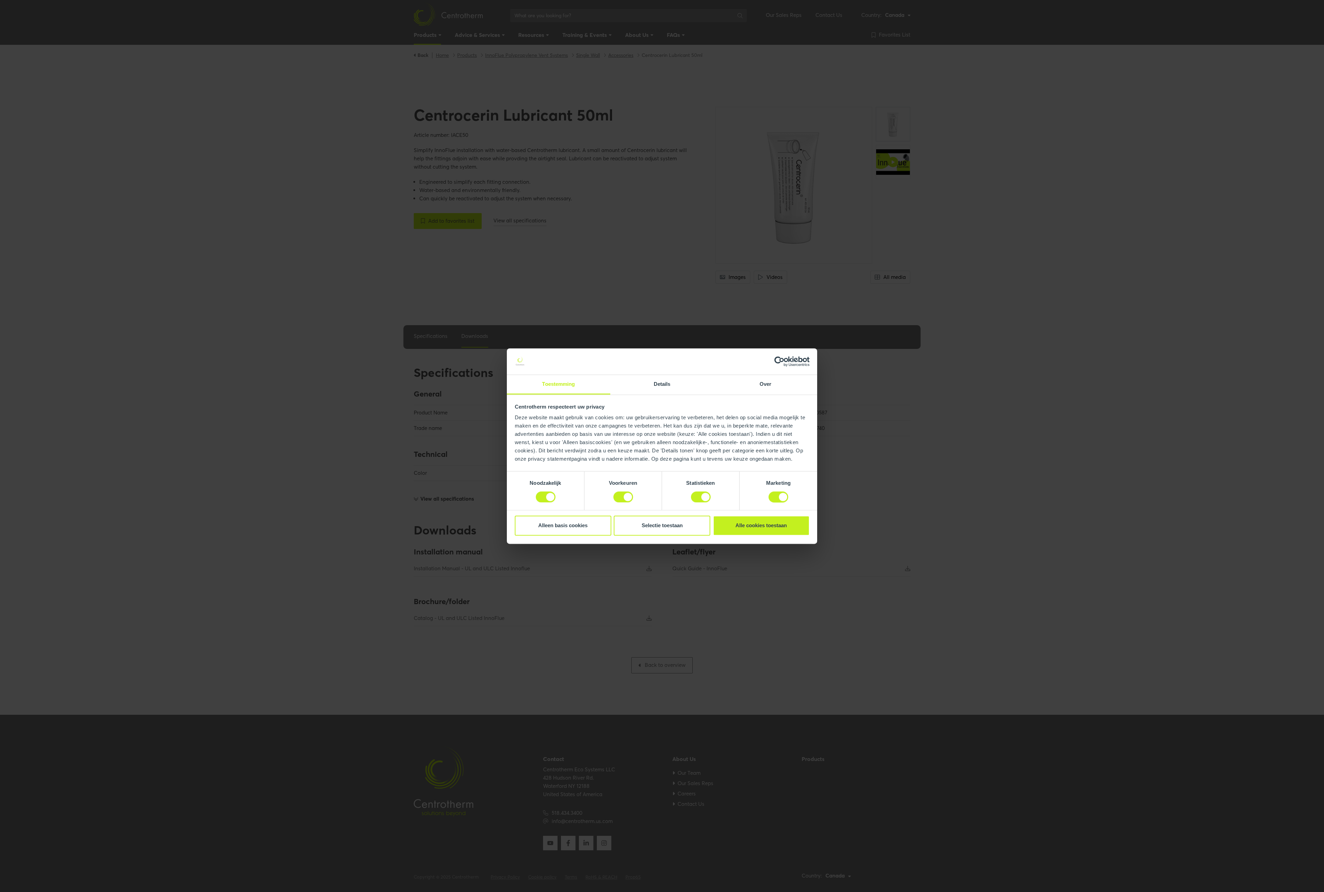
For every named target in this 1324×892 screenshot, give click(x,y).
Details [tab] (662, 384)
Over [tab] (765, 384)
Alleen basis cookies (563, 526)
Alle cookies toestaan (761, 526)
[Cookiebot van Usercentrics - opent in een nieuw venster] (779, 361)
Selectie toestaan (662, 526)
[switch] (623, 496)
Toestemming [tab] (558, 384)
